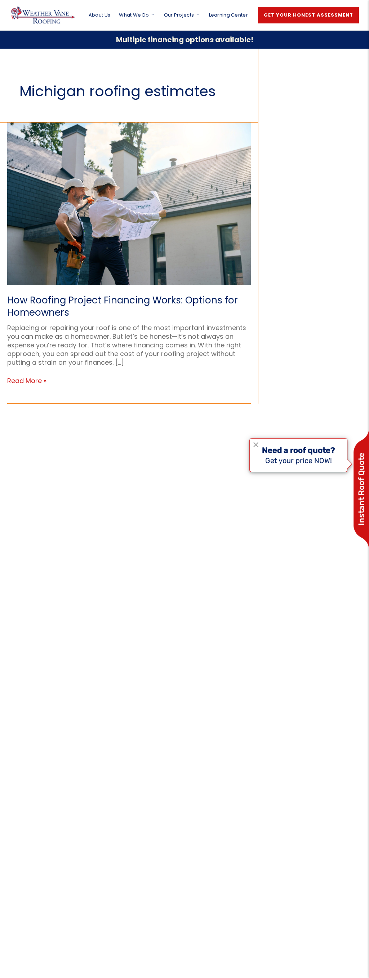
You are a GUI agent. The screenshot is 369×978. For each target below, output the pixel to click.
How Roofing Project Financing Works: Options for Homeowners (122, 306)
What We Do (134, 15)
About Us (99, 15)
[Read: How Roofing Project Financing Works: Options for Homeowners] (129, 203)
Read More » (26, 381)
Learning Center (228, 15)
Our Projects (179, 15)
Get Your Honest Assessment (308, 15)
